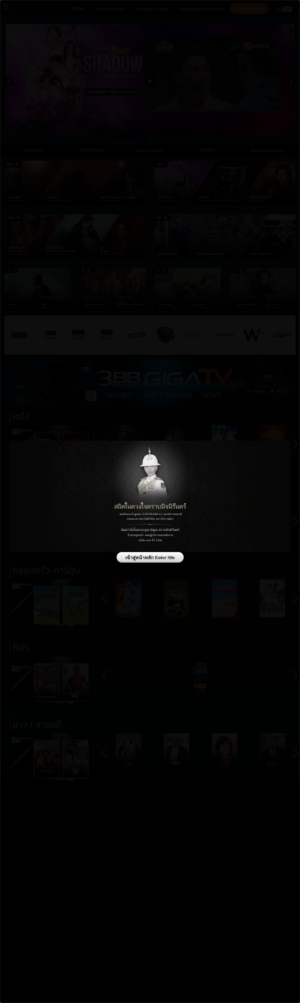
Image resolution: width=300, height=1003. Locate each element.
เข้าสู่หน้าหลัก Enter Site (150, 557)
